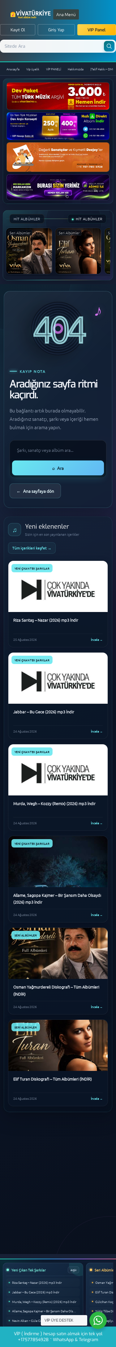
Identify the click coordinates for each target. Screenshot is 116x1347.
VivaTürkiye (31, 14)
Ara (58, 468)
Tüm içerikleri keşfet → (31, 547)
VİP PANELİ (53, 69)
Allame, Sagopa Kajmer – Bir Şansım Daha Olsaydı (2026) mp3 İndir (46, 1311)
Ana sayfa (12, 69)
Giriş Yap (56, 30)
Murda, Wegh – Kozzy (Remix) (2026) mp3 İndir (44, 1301)
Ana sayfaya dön (35, 491)
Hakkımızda (76, 69)
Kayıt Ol (18, 30)
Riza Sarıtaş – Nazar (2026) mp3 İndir (37, 1282)
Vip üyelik (32, 69)
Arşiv (73, 1269)
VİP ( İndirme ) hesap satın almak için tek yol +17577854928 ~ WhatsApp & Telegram (58, 1337)
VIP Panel (96, 30)
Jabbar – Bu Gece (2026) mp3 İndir (35, 1292)
